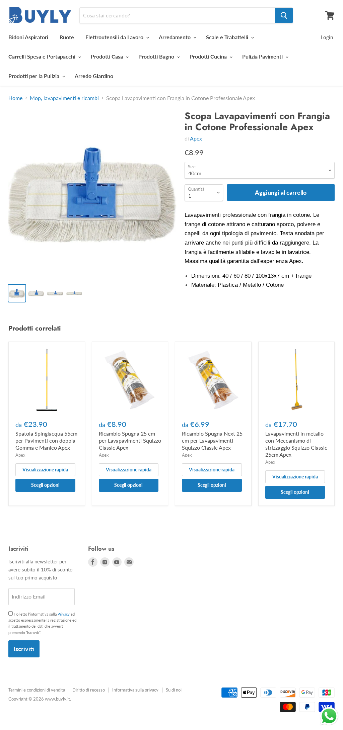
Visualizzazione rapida (45, 469)
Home (15, 98)
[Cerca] (284, 15)
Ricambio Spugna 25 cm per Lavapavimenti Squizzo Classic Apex (130, 440)
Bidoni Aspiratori (28, 37)
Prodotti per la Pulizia (34, 76)
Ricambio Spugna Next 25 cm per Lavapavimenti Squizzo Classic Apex (212, 440)
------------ (18, 706)
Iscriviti (24, 648)
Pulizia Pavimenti (263, 56)
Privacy (64, 614)
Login (327, 37)
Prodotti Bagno (157, 56)
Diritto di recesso (88, 690)
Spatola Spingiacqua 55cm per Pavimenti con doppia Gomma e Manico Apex (46, 440)
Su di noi (174, 690)
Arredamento (175, 37)
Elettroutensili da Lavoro (115, 37)
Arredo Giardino (94, 76)
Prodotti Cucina (209, 56)
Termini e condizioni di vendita (36, 690)
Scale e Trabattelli (228, 37)
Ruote (67, 37)
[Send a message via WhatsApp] (329, 716)
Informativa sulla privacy (135, 690)
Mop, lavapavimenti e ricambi (64, 98)
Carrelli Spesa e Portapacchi (42, 56)
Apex (196, 138)
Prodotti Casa (107, 56)
